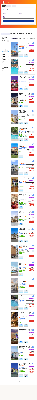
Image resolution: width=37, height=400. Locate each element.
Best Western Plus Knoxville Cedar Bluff (22, 364)
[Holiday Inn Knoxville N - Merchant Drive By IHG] (14, 100)
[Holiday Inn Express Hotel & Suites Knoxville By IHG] (14, 336)
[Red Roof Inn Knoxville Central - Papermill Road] (14, 285)
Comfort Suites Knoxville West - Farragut (21, 145)
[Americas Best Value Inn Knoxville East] (14, 167)
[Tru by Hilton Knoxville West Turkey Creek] (14, 268)
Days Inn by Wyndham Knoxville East (22, 128)
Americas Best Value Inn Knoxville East (22, 162)
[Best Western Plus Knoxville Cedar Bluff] (14, 369)
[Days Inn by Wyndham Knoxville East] (14, 133)
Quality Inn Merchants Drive (22, 212)
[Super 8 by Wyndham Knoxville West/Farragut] (14, 302)
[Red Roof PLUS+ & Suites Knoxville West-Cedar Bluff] (14, 83)
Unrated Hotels (6, 63)
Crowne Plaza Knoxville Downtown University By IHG (22, 314)
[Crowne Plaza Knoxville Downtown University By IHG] (14, 319)
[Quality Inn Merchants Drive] (14, 218)
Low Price (19, 38)
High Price (24, 38)
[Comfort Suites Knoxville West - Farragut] (14, 150)
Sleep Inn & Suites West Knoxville (22, 195)
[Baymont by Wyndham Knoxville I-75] (14, 66)
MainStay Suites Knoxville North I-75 (22, 246)
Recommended (14, 38)
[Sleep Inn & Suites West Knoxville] (14, 201)
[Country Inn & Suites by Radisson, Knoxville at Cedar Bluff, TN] (14, 184)
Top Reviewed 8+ (31, 38)
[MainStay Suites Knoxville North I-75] (14, 251)
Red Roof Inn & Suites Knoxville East (21, 229)
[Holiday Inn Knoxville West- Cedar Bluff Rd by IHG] (14, 49)
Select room (31, 51)
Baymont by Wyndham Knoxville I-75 (22, 61)
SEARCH (18, 20)
